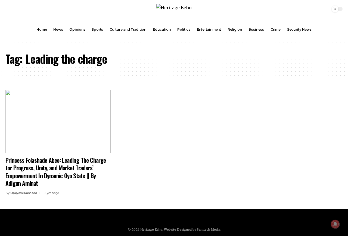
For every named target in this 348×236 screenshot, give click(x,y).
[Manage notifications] (335, 224)
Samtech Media (208, 229)
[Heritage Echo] (174, 9)
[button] (324, 9)
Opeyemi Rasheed (23, 193)
